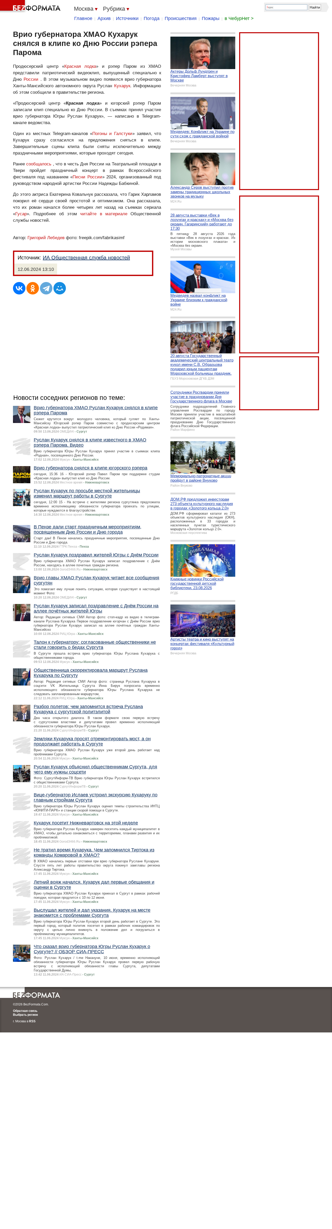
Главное (83, 18)
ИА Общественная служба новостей (86, 257)
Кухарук (122, 85)
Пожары (210, 18)
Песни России (87, 176)
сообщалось (38, 164)
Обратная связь (25, 1011)
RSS (32, 1021)
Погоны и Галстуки (112, 133)
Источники (127, 18)
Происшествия (181, 18)
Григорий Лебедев (46, 237)
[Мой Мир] (59, 288)
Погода (152, 18)
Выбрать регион (25, 1015)
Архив (104, 18)
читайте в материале (103, 213)
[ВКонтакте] (19, 288)
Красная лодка (80, 66)
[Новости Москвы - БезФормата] (31, 6)
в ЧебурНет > (239, 18)
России (31, 79)
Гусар (21, 213)
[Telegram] (46, 288)
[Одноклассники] (32, 288)
